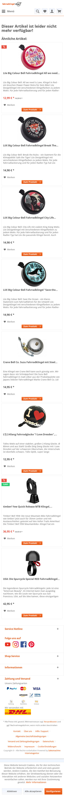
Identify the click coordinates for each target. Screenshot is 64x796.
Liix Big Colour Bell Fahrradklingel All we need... (31, 73)
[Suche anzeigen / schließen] (37, 11)
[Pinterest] (31, 646)
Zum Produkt (30, 109)
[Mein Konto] (52, 11)
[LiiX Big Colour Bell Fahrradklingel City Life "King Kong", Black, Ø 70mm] (32, 201)
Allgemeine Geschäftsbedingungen (31, 736)
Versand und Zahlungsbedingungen (23, 741)
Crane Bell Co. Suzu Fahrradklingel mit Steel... (30, 362)
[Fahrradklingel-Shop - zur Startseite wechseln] (11, 4)
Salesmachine (54, 750)
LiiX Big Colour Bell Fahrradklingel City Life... (29, 217)
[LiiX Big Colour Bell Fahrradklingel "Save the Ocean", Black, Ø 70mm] (32, 274)
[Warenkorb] (59, 11)
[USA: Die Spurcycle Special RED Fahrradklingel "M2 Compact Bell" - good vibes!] (32, 563)
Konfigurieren (53, 791)
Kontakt (17, 731)
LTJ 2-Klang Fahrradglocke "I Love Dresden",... (30, 434)
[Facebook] (23, 646)
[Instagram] (16, 646)
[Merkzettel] (45, 11)
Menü (10, 11)
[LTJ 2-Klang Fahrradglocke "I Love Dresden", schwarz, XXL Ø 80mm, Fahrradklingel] (32, 418)
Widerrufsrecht (14, 746)
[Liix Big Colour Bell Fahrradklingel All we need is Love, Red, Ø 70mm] (32, 57)
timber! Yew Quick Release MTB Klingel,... (27, 506)
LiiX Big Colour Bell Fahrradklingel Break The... (30, 145)
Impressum (29, 746)
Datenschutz (48, 741)
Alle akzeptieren (33, 791)
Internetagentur (32, 753)
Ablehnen (12, 791)
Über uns (28, 731)
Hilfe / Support (41, 731)
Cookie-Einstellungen (47, 746)
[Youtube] (8, 646)
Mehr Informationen (36, 782)
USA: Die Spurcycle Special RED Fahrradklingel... (31, 579)
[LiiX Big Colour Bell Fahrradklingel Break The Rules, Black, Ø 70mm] (32, 129)
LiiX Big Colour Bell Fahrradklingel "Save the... (30, 290)
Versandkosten (50, 721)
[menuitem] (8, 11)
